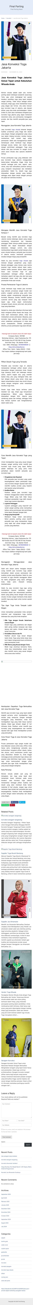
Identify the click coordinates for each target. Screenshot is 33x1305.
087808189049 (23, 345)
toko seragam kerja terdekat (9, 1156)
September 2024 (6, 1219)
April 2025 (4, 1198)
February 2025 (5, 1201)
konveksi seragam (6, 1266)
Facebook (15, 802)
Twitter (23, 802)
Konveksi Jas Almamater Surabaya (10, 1172)
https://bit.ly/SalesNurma (16, 347)
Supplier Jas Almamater (9, 922)
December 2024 (5, 1208)
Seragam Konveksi (7, 1060)
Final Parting (17, 6)
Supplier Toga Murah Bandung (12, 853)
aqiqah (3, 1238)
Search (3, 1142)
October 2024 (5, 1216)
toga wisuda (16, 129)
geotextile (4, 1252)
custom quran (5, 1248)
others (3, 1273)
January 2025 (5, 1205)
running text (4, 1277)
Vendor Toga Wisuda (8, 992)
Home (2, 18)
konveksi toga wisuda (7, 1270)
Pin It (13, 805)
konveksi (9, 18)
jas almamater (5, 1255)
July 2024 (4, 1226)
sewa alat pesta (5, 1280)
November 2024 (5, 1212)
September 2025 (6, 1194)
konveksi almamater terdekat (9, 1163)
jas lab (3, 1259)
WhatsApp (5, 805)
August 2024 (4, 1223)
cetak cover (4, 1245)
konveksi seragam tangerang (11, 820)
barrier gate (4, 1241)
